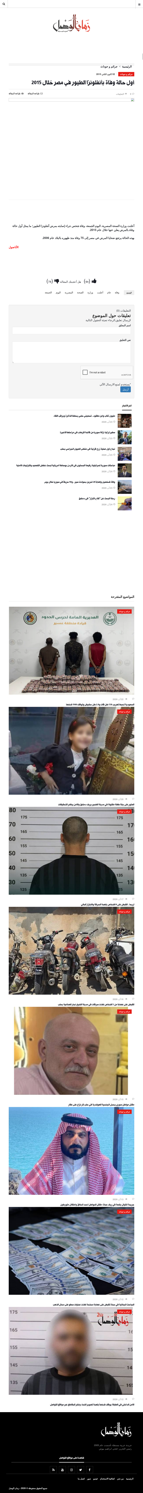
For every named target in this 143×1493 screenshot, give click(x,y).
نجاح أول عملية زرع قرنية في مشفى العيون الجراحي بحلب (87, 449)
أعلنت (100, 292)
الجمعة (48, 292)
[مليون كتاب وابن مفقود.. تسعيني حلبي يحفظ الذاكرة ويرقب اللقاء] (125, 426)
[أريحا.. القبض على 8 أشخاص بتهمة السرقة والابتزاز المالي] (71, 893)
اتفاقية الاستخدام (107, 1478)
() (88, 280)
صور (89, 1478)
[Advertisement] (71, 212)
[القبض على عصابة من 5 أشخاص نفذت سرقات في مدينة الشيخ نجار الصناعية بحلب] (71, 993)
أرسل (126, 389)
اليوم (58, 292)
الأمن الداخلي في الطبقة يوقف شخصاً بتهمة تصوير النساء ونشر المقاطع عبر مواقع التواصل (92, 1405)
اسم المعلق (125, 325)
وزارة (90, 292)
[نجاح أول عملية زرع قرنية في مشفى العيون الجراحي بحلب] (125, 459)
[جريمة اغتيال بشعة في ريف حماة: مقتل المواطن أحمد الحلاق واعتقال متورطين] (71, 1193)
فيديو (95, 1478)
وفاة (117, 292)
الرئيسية (127, 66)
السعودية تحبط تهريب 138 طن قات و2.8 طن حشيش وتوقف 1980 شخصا (100, 705)
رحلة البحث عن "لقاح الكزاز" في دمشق (97, 499)
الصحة (80, 292)
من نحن (120, 1478)
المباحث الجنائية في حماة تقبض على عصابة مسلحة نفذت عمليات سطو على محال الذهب (93, 1305)
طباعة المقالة (15, 93)
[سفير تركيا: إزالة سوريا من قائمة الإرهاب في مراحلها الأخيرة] (125, 443)
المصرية (69, 292)
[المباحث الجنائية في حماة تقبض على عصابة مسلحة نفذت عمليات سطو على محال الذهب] (71, 1293)
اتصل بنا (81, 1478)
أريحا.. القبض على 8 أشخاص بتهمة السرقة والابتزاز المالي (107, 905)
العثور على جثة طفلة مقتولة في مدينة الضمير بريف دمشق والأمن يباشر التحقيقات (96, 805)
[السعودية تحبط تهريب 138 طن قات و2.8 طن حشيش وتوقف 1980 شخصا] (71, 693)
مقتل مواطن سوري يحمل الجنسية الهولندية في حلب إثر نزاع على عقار (101, 1105)
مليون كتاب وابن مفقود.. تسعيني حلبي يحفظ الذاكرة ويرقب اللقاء (84, 416)
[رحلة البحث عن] (125, 509)
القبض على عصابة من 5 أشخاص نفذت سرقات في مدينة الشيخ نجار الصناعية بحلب (96, 1005)
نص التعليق (125, 340)
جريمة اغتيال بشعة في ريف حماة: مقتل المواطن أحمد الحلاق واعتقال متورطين (97, 1205)
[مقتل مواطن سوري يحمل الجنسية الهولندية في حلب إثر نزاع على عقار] (71, 1093)
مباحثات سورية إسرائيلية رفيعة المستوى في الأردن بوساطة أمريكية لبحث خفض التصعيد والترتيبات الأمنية (65, 466)
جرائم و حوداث (109, 66)
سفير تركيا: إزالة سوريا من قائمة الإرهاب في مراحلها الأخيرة (87, 433)
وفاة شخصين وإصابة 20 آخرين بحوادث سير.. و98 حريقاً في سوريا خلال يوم (79, 482)
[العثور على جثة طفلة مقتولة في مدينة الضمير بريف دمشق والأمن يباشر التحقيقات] (71, 793)
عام (109, 292)
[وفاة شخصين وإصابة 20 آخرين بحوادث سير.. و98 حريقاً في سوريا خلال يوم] (125, 493)
